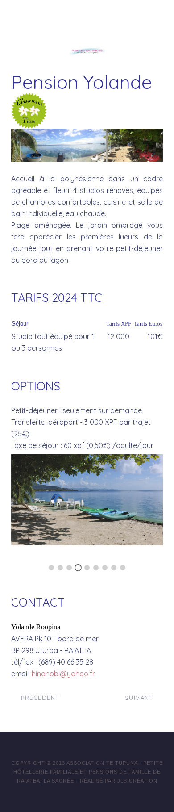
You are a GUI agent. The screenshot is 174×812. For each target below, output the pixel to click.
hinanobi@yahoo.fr (63, 673)
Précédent (39, 697)
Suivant (140, 697)
